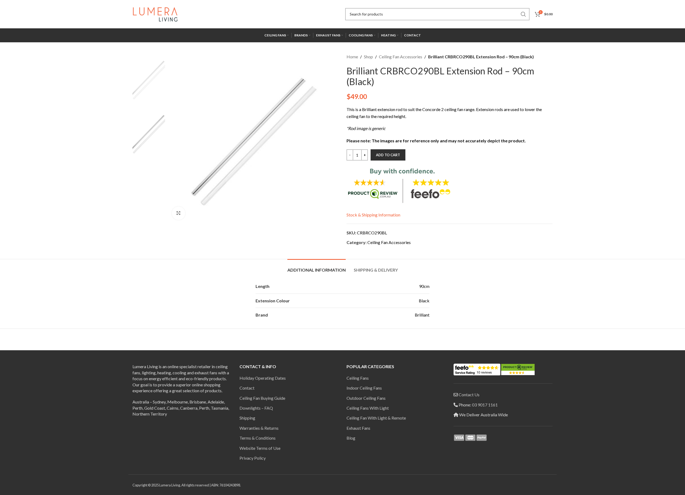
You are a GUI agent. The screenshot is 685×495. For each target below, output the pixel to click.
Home (352, 56)
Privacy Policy (252, 457)
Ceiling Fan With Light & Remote (376, 417)
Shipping (247, 417)
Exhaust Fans (358, 428)
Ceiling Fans (358, 377)
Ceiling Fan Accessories (400, 56)
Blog (351, 437)
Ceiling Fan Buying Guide (262, 398)
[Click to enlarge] (178, 213)
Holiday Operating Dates (262, 377)
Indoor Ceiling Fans (364, 387)
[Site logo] (155, 13)
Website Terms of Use (259, 448)
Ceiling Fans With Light (368, 407)
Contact (246, 387)
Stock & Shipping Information (373, 214)
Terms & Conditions (257, 437)
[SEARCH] (523, 14)
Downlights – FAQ (256, 407)
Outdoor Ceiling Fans (366, 398)
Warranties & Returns (259, 428)
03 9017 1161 (485, 404)
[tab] (316, 267)
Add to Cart (388, 155)
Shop (368, 56)
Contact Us (469, 394)
